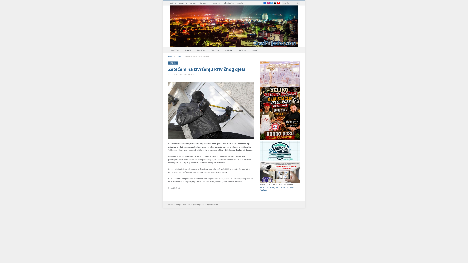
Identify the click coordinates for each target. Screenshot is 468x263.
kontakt (240, 3)
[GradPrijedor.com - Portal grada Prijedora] (234, 46)
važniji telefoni (228, 3)
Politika (201, 50)
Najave (188, 50)
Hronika (242, 50)
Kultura (228, 50)
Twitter (282, 187)
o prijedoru (183, 3)
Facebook (264, 187)
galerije (192, 3)
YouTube (263, 190)
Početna (175, 50)
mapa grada (215, 3)
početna (173, 3)
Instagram (274, 187)
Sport (255, 50)
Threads (290, 187)
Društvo (215, 50)
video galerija (203, 3)
